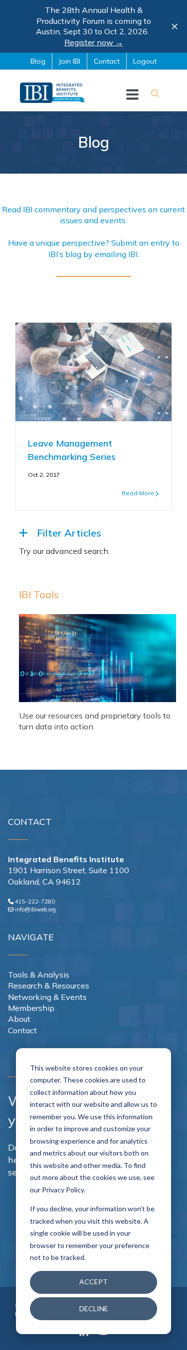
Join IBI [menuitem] (69, 61)
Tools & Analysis (38, 975)
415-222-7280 (35, 901)
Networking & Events (47, 997)
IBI (133, 254)
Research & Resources (48, 985)
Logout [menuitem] (145, 61)
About (19, 1019)
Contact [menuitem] (107, 61)
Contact (22, 1030)
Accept (93, 1281)
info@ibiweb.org (35, 909)
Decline (93, 1308)
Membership (31, 1008)
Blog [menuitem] (37, 61)
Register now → (93, 42)
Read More (138, 493)
